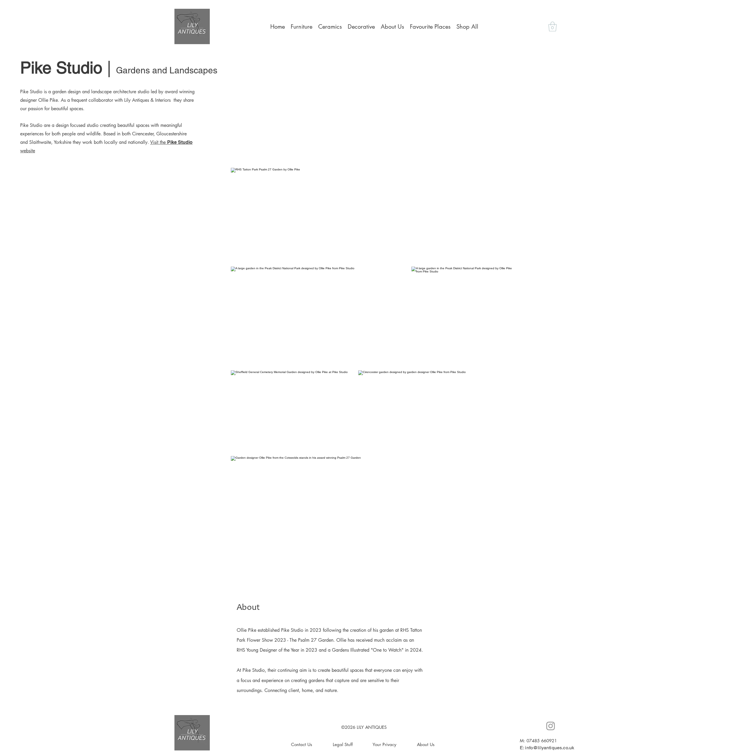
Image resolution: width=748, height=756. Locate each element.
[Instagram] (550, 725)
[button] (552, 26)
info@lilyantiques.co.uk (549, 747)
